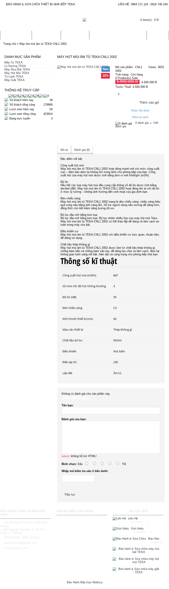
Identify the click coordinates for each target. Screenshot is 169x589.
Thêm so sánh (140, 117)
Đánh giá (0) (82, 149)
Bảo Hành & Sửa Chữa (155, 538)
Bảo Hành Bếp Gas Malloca (84, 582)
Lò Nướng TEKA (15, 66)
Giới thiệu (137, 528)
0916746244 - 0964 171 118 (21, 537)
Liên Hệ (133, 518)
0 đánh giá (142, 122)
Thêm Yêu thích (140, 110)
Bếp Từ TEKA (13, 62)
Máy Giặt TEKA (14, 80)
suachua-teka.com (16, 548)
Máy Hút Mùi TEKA (16, 73)
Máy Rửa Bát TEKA (17, 69)
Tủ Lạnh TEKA (13, 76)
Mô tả (64, 149)
